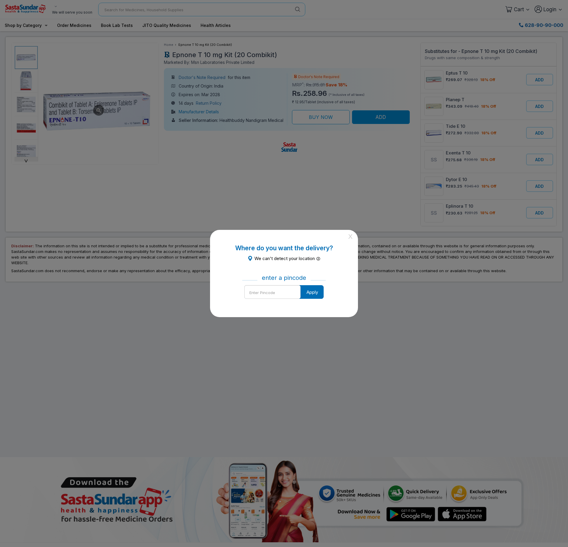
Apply (312, 292)
